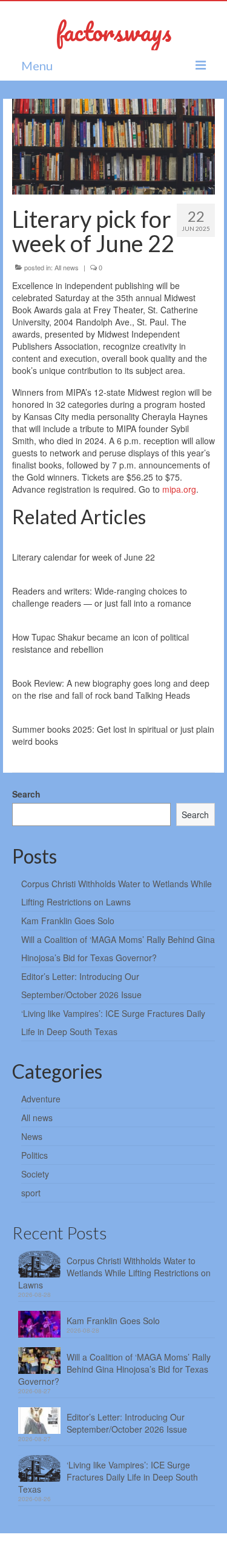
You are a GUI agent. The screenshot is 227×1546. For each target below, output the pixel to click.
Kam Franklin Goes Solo (67, 921)
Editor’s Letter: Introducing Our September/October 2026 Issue (127, 1423)
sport (31, 1193)
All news (66, 267)
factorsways (113, 31)
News (31, 1136)
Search (26, 794)
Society (35, 1174)
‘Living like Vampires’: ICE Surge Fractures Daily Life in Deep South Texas (108, 1477)
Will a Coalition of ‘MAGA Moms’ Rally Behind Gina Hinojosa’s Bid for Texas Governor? (114, 1369)
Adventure (41, 1099)
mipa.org (179, 489)
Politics (34, 1155)
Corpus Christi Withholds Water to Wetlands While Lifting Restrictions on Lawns (114, 1272)
